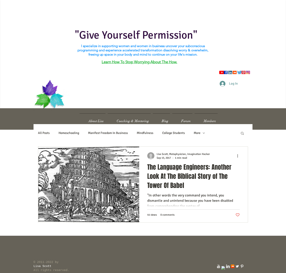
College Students (173, 133)
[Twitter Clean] (237, 266)
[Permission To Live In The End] (218, 266)
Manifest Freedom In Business (108, 133)
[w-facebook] (223, 268)
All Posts (44, 133)
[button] (242, 133)
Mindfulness (145, 133)
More (197, 133)
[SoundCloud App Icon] (232, 266)
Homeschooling (69, 133)
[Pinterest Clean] (242, 266)
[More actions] (239, 155)
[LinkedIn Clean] (228, 266)
